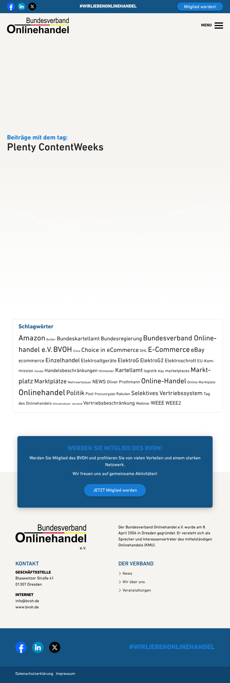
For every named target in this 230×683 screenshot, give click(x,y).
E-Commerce (169, 364)
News (127, 587)
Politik (75, 407)
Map (161, 385)
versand (77, 417)
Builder (51, 353)
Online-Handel (163, 395)
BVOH (62, 364)
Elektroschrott (180, 375)
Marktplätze (50, 395)
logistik (150, 385)
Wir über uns (134, 596)
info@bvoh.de (27, 615)
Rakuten (123, 408)
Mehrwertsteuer (79, 396)
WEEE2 (173, 417)
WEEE (157, 417)
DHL (143, 365)
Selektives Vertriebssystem (167, 408)
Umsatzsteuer (62, 417)
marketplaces (177, 385)
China (76, 365)
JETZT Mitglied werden (115, 504)
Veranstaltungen (137, 604)
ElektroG (128, 375)
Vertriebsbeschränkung (109, 417)
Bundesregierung (121, 353)
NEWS (99, 395)
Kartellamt (128, 385)
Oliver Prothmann (123, 396)
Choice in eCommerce (110, 364)
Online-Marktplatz (201, 396)
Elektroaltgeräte (99, 375)
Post (89, 408)
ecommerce (31, 375)
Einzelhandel (62, 375)
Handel (38, 385)
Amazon (32, 352)
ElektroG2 (152, 375)
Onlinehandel (42, 407)
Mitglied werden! (200, 7)
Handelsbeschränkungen (71, 384)
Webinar (143, 418)
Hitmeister (106, 385)
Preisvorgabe (105, 408)
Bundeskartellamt (78, 353)
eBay (197, 364)
